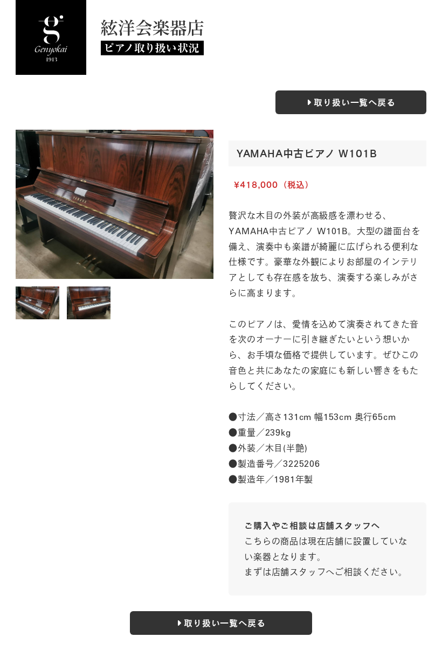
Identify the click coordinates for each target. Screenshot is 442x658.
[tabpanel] (114, 204)
